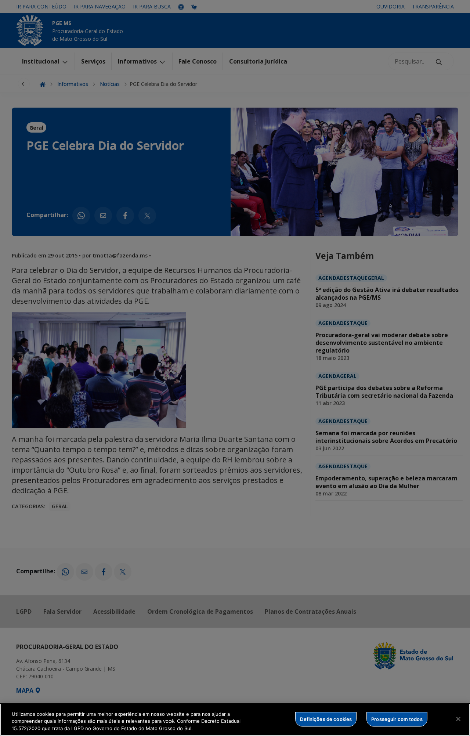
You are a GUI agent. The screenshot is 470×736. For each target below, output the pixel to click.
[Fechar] (458, 719)
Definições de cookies (326, 719)
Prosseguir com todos (397, 719)
